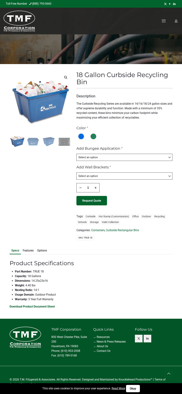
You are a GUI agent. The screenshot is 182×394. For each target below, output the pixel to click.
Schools (82, 222)
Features (28, 250)
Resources (103, 337)
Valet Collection (110, 222)
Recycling (159, 216)
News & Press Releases (111, 341)
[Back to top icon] (168, 373)
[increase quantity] (95, 187)
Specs (15, 250)
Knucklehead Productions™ (135, 379)
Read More (118, 388)
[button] (65, 77)
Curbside (90, 216)
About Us (102, 346)
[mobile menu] (164, 21)
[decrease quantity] (80, 187)
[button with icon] (139, 338)
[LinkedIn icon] (174, 4)
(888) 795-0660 (41, 3)
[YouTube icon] (169, 4)
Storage (94, 222)
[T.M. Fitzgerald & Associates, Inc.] (19, 21)
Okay (133, 388)
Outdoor (146, 216)
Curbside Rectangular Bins (122, 230)
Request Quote (91, 200)
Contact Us (103, 351)
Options (42, 250)
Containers (98, 230)
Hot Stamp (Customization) (114, 216)
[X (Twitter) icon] (165, 4)
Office (135, 216)
